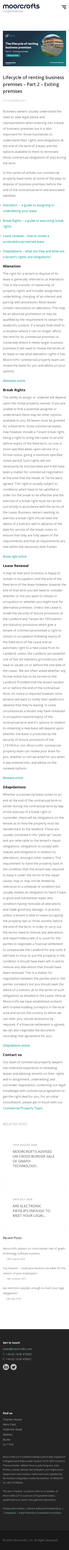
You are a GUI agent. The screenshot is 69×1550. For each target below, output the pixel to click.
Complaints (9, 1512)
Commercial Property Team (22, 1108)
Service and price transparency (44, 1508)
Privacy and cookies (13, 1508)
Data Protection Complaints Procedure (40, 1512)
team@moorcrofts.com (17, 1349)
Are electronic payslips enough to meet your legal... (31, 1210)
